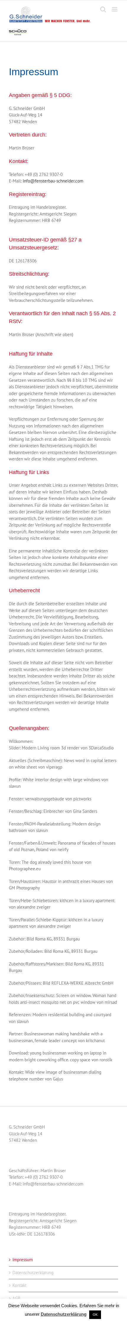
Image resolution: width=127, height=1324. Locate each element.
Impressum (22, 1259)
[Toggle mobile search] (103, 9)
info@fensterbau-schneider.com (53, 181)
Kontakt (19, 1285)
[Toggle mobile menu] (115, 9)
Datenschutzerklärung (32, 1272)
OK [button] (95, 1314)
